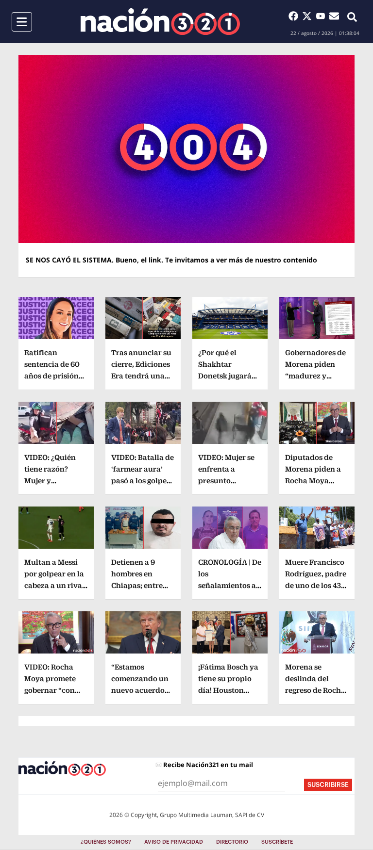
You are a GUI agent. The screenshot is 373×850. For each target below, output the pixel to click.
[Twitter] (309, 16)
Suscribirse (328, 785)
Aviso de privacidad (173, 842)
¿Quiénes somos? (106, 842)
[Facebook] (295, 16)
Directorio (232, 842)
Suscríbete (277, 842)
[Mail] (334, 16)
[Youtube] (322, 16)
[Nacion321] (160, 21)
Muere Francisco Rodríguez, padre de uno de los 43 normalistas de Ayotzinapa (315, 585)
